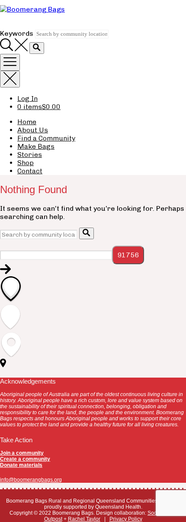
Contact (29, 171)
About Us (32, 130)
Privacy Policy (125, 519)
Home (26, 122)
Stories (29, 154)
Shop (25, 163)
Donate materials (21, 465)
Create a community (25, 459)
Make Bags (36, 146)
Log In (27, 98)
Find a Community (46, 138)
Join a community (22, 453)
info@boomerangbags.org (31, 480)
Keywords (16, 33)
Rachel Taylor (84, 519)
